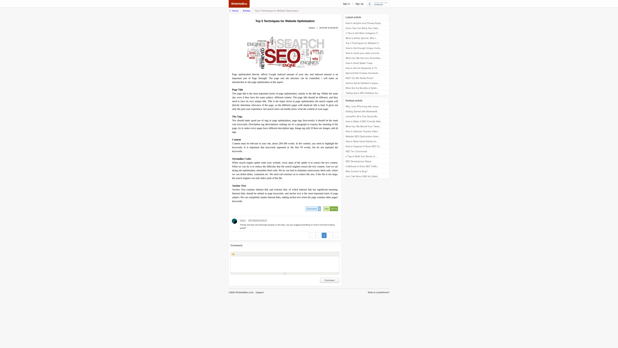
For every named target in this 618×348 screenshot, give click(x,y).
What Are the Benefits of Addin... (362, 88)
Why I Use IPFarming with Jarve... (363, 106)
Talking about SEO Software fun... (363, 93)
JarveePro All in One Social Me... (362, 116)
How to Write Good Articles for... (362, 141)
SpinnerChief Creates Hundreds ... (363, 73)
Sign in (346, 3)
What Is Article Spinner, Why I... (362, 38)
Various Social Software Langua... (363, 83)
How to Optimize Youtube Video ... (363, 131)
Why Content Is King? (357, 171)
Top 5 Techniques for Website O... (363, 43)
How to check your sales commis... (363, 53)
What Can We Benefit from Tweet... (363, 126)
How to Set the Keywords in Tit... (362, 68)
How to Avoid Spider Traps (359, 63)
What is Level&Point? (378, 292)
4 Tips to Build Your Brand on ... (362, 156)
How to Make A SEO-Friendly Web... (364, 121)
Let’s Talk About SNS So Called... (362, 176)
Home (235, 10)
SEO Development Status (358, 161)
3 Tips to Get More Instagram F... (362, 33)
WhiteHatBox (239, 3)
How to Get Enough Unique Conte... (364, 48)
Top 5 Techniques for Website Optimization (277, 10)
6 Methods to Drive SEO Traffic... (362, 166)
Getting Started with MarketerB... (362, 111)
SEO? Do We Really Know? (360, 78)
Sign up (360, 3)
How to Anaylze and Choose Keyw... (364, 23)
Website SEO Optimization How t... (363, 136)
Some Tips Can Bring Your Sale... (363, 28)
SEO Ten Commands (356, 151)
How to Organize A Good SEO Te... (363, 146)
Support (260, 292)
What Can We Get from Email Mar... (364, 58)
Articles (246, 10)
